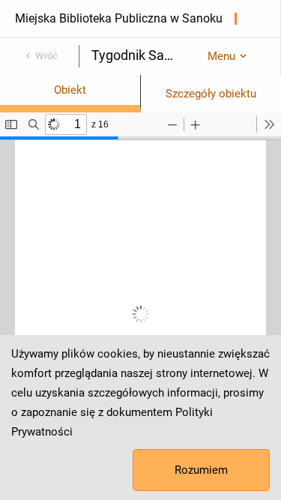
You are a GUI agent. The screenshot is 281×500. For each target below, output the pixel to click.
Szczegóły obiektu (211, 93)
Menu (221, 56)
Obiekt (70, 90)
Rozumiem (201, 470)
